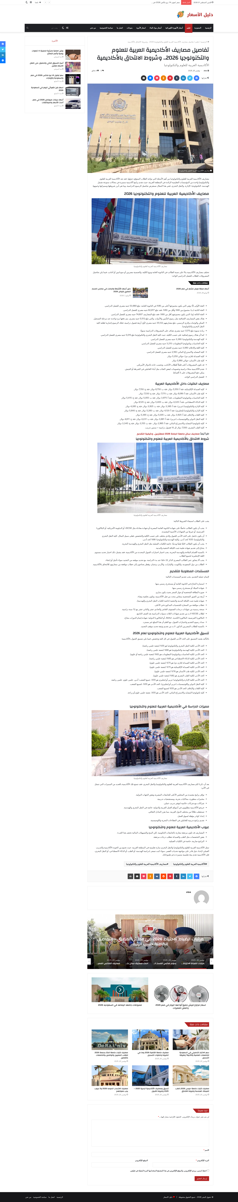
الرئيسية (208, 28)
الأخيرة (55, 40)
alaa (205, 71)
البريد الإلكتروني (202, 1160)
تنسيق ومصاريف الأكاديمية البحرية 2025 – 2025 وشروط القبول (151, 1090)
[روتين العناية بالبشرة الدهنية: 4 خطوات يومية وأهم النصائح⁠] (73, 55)
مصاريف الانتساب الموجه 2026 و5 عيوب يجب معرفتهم (111, 1090)
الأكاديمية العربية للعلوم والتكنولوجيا (189, 864)
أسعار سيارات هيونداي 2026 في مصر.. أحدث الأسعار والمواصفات (47, 101)
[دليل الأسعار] (194, 14)
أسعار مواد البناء (156, 28)
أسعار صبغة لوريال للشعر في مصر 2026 (192, 289)
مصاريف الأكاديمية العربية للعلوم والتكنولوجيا (146, 864)
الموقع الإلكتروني (141, 1160)
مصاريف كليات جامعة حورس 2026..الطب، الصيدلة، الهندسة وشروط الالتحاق (192, 1090)
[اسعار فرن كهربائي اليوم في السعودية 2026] (73, 91)
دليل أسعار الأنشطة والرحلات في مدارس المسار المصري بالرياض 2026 (111, 290)
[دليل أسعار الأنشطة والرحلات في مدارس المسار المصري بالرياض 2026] (140, 293)
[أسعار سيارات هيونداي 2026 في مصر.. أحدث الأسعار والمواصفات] (73, 104)
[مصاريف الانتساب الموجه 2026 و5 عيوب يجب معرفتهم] (110, 1075)
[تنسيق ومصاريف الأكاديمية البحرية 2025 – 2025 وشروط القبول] (150, 1075)
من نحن (93, 28)
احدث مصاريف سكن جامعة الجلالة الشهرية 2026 (150, 941)
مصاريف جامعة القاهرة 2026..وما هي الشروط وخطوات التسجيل (153, 1054)
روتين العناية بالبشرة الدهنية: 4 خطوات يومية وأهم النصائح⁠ (47, 52)
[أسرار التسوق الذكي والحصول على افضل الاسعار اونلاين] (73, 67)
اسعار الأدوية (141, 28)
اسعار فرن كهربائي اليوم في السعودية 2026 (163, 2)
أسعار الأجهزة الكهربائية (174, 28)
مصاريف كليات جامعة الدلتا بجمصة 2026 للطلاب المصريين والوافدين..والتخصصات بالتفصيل (111, 1055)
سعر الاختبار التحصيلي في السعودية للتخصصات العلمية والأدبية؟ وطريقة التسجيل (194, 1055)
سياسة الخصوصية (106, 28)
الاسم (206, 1150)
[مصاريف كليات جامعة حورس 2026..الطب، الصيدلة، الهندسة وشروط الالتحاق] (191, 1075)
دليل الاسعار (167, 1197)
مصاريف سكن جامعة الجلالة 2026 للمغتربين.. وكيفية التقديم (168, 434)
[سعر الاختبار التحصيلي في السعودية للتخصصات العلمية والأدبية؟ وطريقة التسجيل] (191, 1039)
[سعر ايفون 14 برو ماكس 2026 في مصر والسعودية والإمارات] (73, 79)
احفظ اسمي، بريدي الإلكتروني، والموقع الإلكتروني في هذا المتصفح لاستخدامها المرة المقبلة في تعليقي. (168, 1171)
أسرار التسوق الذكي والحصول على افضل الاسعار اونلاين (46, 64)
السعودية (197, 28)
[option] (150, 941)
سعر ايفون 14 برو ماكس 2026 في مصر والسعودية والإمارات (47, 77)
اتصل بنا (120, 28)
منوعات (129, 28)
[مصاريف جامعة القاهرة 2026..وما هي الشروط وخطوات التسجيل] (150, 1039)
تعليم (188, 28)
